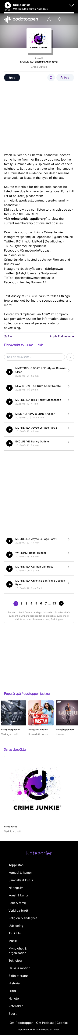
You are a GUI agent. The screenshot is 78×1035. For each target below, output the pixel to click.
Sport (13, 1013)
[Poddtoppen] (21, 19)
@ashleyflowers (31, 269)
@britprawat (54, 269)
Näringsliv (16, 888)
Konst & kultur (18, 895)
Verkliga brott (18, 910)
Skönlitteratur (18, 976)
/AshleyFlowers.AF (33, 282)
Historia (14, 983)
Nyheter (14, 998)
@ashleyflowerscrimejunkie (34, 278)
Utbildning (16, 926)
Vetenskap (16, 1006)
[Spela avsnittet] (9, 371)
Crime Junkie (39, 66)
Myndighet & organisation (18, 950)
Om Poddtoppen (21, 1023)
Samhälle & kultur (21, 880)
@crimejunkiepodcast (35, 237)
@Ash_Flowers (26, 273)
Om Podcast (45, 1023)
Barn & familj (18, 903)
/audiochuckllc (14, 255)
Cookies (62, 1023)
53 (54, 603)
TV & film (15, 933)
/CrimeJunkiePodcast (35, 250)
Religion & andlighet (23, 918)
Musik (13, 941)
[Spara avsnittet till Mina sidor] (51, 77)
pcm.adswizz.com (23, 319)
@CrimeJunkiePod (29, 241)
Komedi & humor (20, 872)
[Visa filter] (70, 357)
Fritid (12, 991)
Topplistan (16, 865)
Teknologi (16, 960)
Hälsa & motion (19, 968)
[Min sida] (49, 19)
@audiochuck (63, 237)
